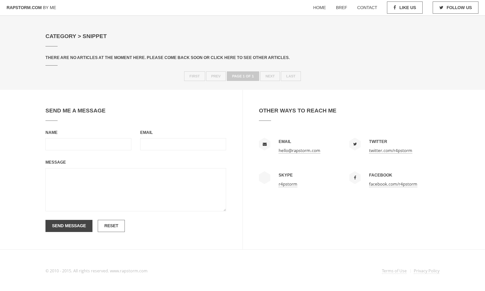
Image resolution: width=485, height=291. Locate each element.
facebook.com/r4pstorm (393, 184)
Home (319, 7)
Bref (341, 7)
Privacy (427, 271)
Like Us (407, 7)
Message (55, 162)
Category (60, 36)
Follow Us (459, 7)
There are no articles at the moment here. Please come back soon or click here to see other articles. (167, 57)
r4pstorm (288, 184)
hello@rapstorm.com (299, 150)
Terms (394, 271)
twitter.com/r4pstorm (390, 150)
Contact (367, 7)
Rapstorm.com (31, 7)
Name (51, 132)
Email (146, 132)
